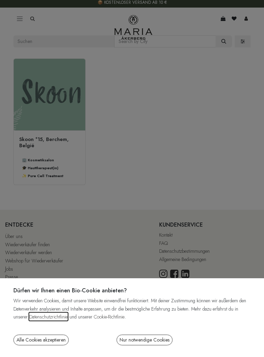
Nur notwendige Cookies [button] (144, 339)
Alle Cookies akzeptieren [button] (41, 339)
